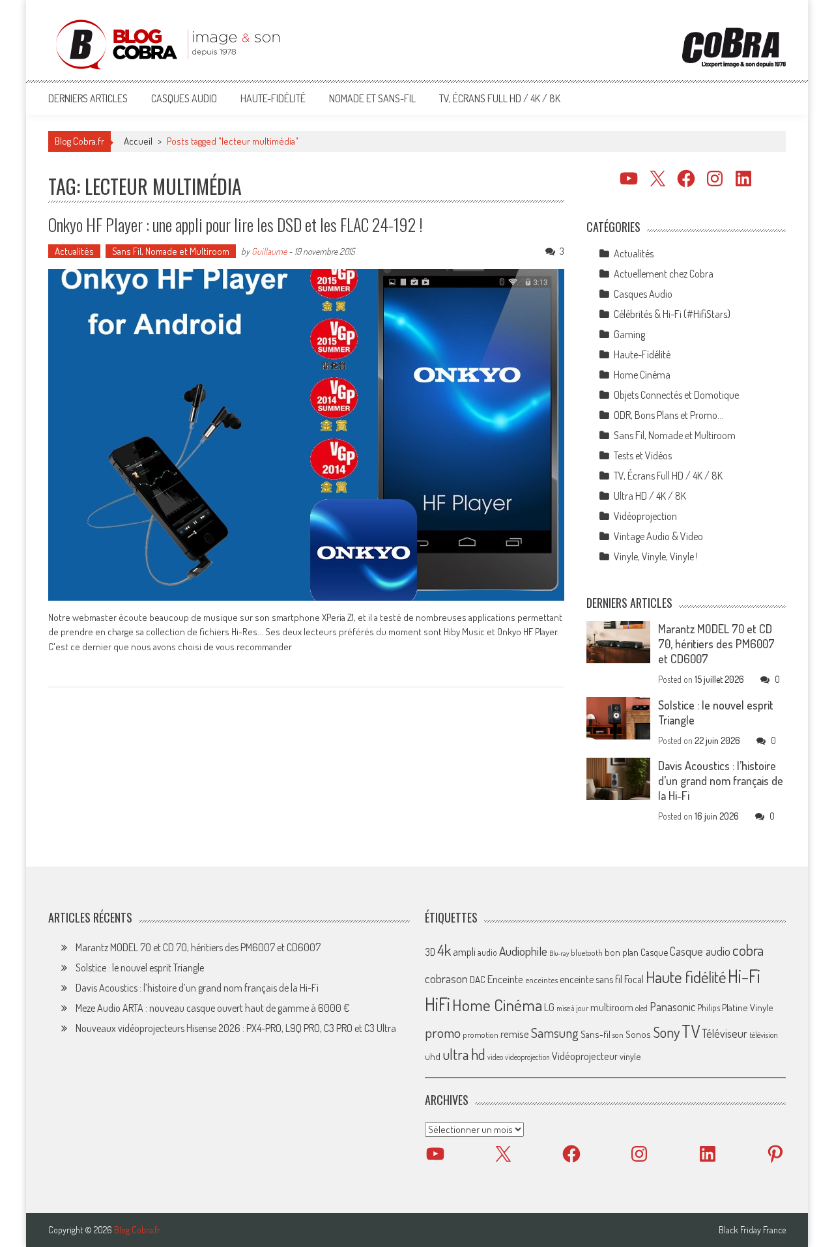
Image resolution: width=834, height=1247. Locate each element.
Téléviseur (724, 1033)
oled (641, 1008)
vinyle (630, 1056)
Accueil (138, 141)
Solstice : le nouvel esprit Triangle (140, 967)
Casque (654, 952)
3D (430, 951)
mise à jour (572, 1008)
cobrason (446, 978)
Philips (708, 1007)
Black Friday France (752, 1230)
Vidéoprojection (645, 516)
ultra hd (463, 1054)
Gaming (629, 334)
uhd (432, 1056)
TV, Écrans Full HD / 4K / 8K (499, 98)
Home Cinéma (642, 374)
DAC (477, 979)
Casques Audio (184, 98)
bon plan (622, 952)
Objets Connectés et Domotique (676, 394)
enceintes (541, 979)
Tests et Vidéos (643, 455)
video (495, 1057)
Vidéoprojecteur (585, 1056)
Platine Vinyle (747, 1007)
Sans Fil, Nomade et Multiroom (170, 251)
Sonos (638, 1033)
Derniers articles (88, 98)
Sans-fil (596, 1033)
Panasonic (672, 1006)
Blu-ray (559, 953)
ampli (464, 951)
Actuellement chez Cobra (663, 273)
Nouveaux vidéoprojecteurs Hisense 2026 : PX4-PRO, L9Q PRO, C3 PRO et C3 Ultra (236, 1028)
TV (691, 1031)
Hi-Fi (744, 976)
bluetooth (587, 952)
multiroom (611, 1007)
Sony (666, 1032)
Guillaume (269, 251)
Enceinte (505, 979)
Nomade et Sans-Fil (372, 98)
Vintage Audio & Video (658, 536)
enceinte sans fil (591, 979)
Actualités (74, 251)
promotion (480, 1034)
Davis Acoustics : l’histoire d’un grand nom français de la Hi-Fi (720, 780)
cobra (748, 950)
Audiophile (523, 951)
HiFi (437, 1004)
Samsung (555, 1032)
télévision (763, 1034)
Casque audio (700, 951)
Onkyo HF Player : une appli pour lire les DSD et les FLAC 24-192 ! (235, 224)
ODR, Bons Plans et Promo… (668, 415)
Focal (634, 979)
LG (549, 1007)
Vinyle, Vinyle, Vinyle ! (656, 556)
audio (487, 952)
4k (444, 950)
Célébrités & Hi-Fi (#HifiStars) (672, 314)
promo (443, 1032)
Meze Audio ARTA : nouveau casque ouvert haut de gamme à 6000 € (213, 1007)
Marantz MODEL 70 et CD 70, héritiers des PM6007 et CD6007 (716, 644)
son (618, 1034)
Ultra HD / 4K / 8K (650, 495)
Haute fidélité (686, 977)
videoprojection (527, 1057)
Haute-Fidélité (273, 98)
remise (514, 1033)
